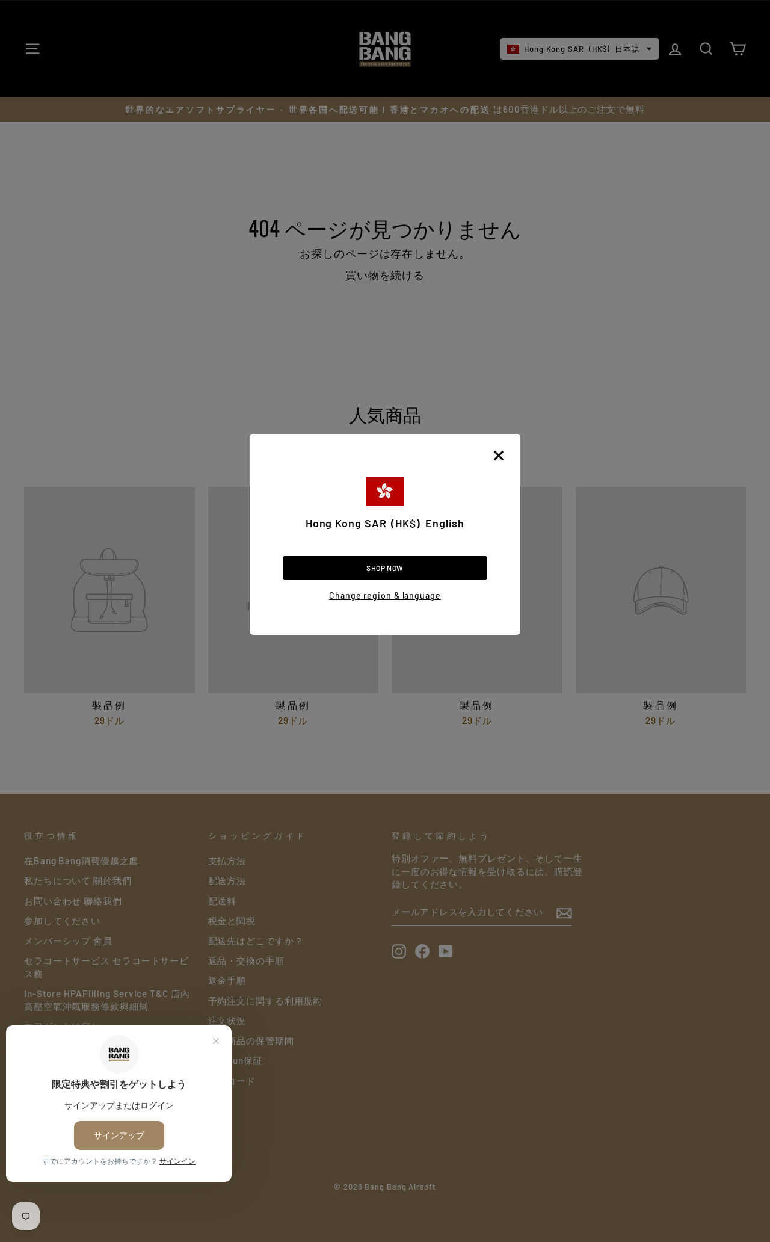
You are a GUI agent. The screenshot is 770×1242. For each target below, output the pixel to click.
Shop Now (385, 568)
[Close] (498, 455)
